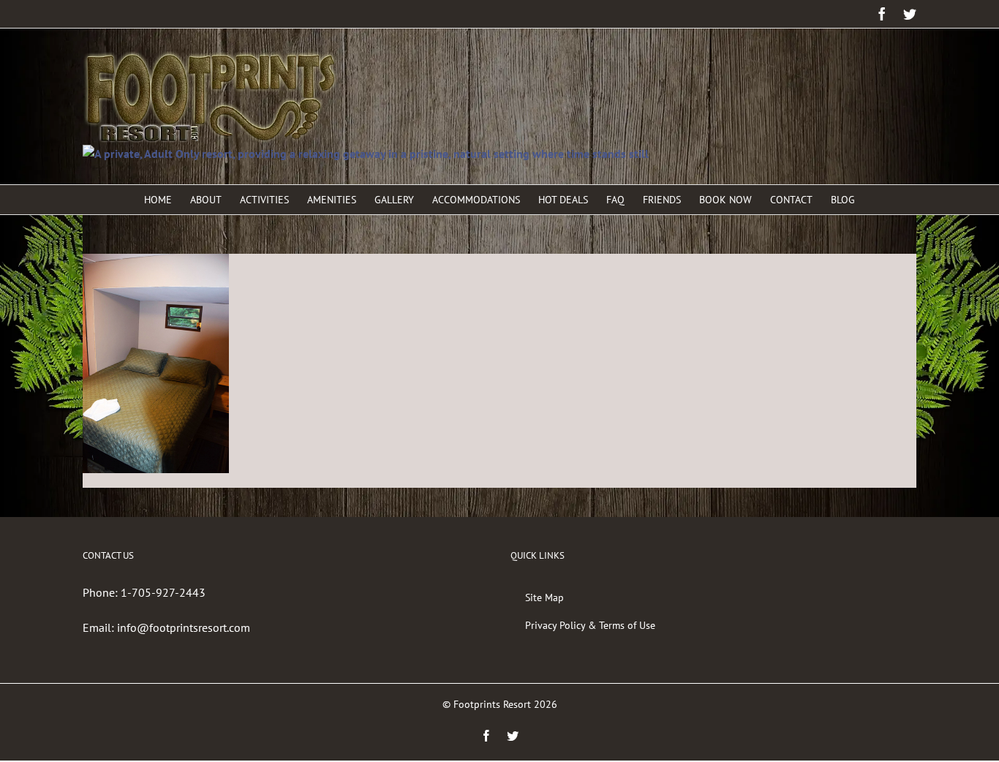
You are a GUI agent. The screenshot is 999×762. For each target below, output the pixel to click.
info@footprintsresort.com (183, 627)
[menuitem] (167, 199)
